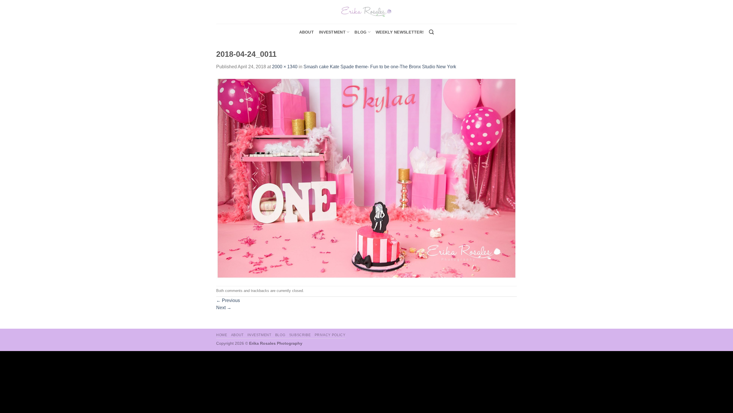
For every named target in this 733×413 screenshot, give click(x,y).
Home (221, 335)
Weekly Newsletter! (400, 32)
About (306, 32)
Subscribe (300, 335)
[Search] (431, 32)
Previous (228, 300)
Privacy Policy (330, 335)
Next (223, 307)
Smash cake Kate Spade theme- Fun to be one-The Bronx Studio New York (380, 66)
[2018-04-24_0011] (366, 178)
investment (332, 32)
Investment (259, 335)
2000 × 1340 (284, 66)
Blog (360, 32)
